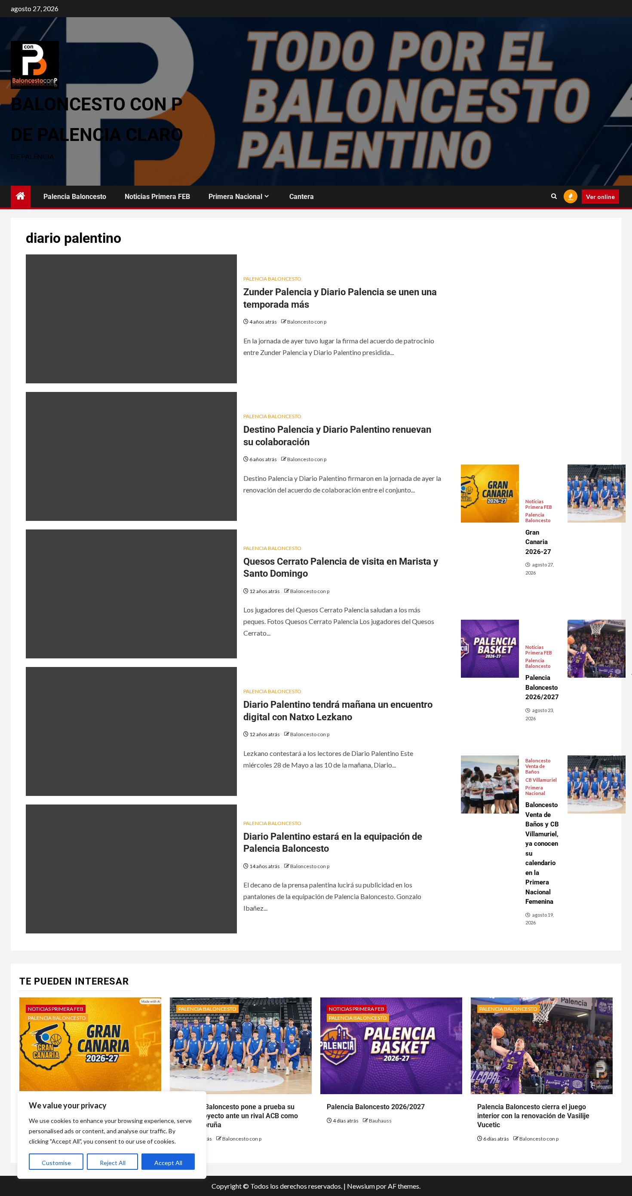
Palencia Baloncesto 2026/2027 (376, 1107)
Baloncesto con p (306, 321)
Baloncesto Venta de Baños (538, 766)
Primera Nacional (235, 197)
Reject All (113, 1162)
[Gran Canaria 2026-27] (490, 494)
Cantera (301, 197)
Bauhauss (380, 1120)
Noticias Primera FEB (157, 197)
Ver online (600, 196)
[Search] (554, 196)
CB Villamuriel (541, 780)
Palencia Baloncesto (74, 197)
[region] (111, 1135)
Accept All (168, 1162)
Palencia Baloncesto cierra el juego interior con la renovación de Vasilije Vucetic (533, 1116)
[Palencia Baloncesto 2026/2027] (490, 649)
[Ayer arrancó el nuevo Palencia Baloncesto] (597, 785)
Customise (56, 1162)
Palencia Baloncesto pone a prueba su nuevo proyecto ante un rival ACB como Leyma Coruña (237, 1116)
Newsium (361, 1186)
